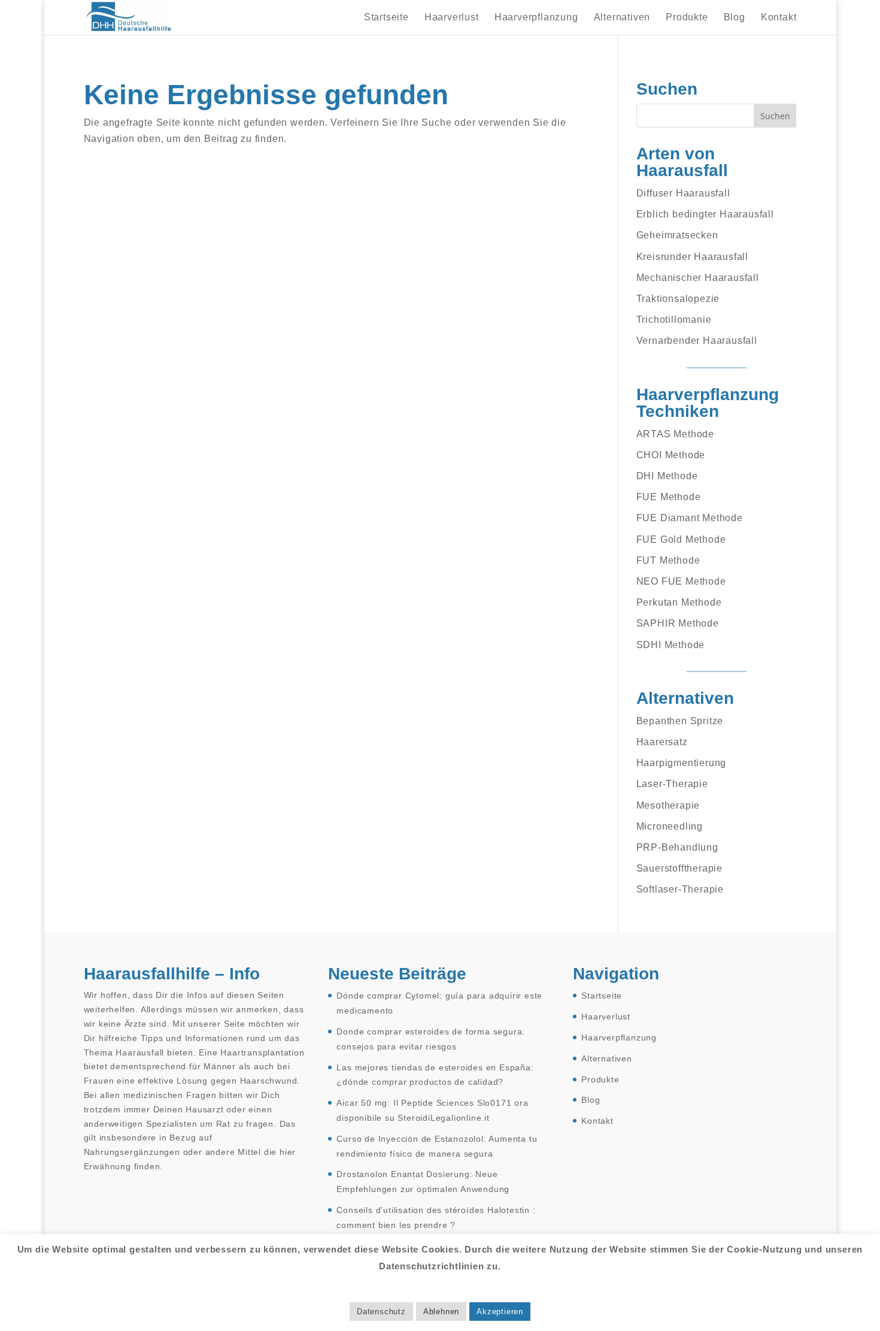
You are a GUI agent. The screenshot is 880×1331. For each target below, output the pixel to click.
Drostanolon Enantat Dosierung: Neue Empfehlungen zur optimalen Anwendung (422, 1181)
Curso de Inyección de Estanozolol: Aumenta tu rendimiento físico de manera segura (436, 1146)
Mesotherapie (668, 805)
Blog (734, 17)
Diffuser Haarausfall (683, 193)
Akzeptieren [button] (500, 1311)
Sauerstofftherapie (679, 868)
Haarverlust (451, 17)
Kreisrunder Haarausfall (692, 257)
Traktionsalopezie (678, 299)
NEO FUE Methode (681, 581)
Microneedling (669, 826)
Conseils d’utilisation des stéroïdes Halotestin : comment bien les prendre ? (435, 1217)
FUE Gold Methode (681, 539)
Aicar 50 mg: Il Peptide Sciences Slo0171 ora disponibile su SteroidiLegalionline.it (432, 1110)
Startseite (386, 17)
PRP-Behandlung (677, 847)
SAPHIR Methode (677, 623)
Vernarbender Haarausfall (696, 340)
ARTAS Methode (675, 434)
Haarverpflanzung (536, 17)
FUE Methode (668, 497)
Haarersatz (662, 742)
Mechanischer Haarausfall (697, 278)
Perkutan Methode (679, 602)
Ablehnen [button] (441, 1311)
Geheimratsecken (677, 235)
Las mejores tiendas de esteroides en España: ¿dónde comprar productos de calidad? (434, 1075)
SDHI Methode (670, 645)
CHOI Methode (671, 455)
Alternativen (622, 17)
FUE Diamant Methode (689, 518)
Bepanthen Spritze (680, 721)
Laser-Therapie (672, 784)
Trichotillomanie (674, 319)
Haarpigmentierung (681, 763)
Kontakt (779, 17)
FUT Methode (668, 560)
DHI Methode (667, 476)
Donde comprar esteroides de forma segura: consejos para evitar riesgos (430, 1039)
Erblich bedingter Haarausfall (705, 214)
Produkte (687, 17)
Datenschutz (381, 1311)
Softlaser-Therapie (680, 889)
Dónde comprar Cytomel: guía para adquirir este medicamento (439, 1003)
